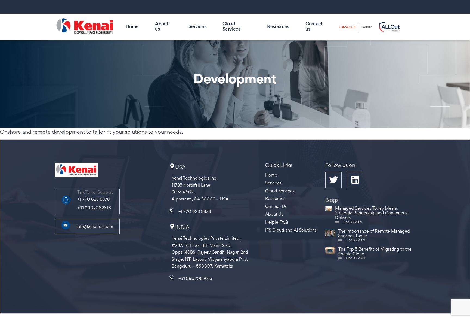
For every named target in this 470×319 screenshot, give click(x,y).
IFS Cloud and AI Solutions (291, 230)
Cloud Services (280, 191)
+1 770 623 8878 (93, 200)
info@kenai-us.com (94, 227)
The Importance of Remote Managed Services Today (374, 234)
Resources (278, 27)
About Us (274, 215)
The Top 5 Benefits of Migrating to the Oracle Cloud (375, 252)
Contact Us (276, 207)
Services (197, 27)
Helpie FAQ (276, 222)
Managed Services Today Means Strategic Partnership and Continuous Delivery (371, 213)
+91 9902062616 (94, 208)
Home (132, 27)
